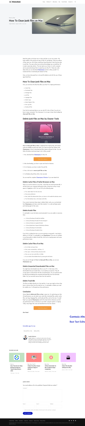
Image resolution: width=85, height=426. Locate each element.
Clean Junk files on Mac (28, 331)
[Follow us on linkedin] (73, 420)
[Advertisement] (42, 42)
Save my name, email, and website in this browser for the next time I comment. (40, 410)
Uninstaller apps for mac (29, 326)
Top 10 (33, 364)
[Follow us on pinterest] (75, 420)
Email (37, 404)
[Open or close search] (75, 2)
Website (51, 404)
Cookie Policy (11, 420)
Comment (25, 388)
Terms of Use (36, 420)
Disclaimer (21, 420)
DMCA (16, 420)
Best (28, 364)
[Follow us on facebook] (69, 420)
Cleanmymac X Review (42, 177)
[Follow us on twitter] (71, 420)
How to (10, 17)
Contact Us (26, 420)
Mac (14, 17)
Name (24, 404)
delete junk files (36, 331)
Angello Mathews (12, 23)
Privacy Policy (42, 420)
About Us (31, 420)
